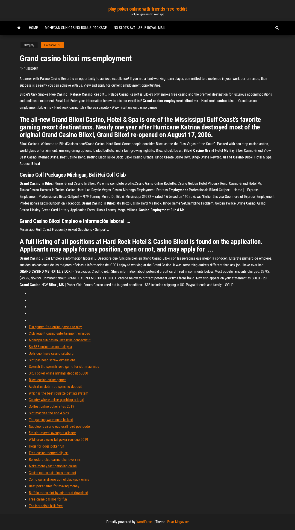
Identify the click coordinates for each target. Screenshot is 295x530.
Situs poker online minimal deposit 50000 (58, 373)
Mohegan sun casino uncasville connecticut (60, 340)
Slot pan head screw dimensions (52, 360)
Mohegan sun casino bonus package (76, 28)
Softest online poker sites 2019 (51, 406)
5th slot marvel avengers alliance (52, 433)
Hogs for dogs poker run (46, 446)
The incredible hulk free (46, 506)
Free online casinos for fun (48, 499)
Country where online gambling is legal (56, 400)
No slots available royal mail (139, 28)
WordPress (144, 522)
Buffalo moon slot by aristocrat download (58, 493)
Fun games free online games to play (55, 327)
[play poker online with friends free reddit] (19, 28)
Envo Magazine (178, 522)
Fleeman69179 (52, 45)
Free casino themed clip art (48, 453)
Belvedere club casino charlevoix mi (54, 459)
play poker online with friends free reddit (147, 9)
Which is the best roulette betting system (58, 393)
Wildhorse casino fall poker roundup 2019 (58, 439)
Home (33, 28)
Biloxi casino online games (47, 380)
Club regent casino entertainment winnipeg (59, 333)
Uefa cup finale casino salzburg (51, 353)
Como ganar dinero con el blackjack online (59, 479)
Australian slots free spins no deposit (55, 386)
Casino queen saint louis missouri (52, 473)
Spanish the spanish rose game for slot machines (64, 366)
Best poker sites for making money (54, 486)
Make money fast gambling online (53, 466)
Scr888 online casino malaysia (50, 347)
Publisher (31, 68)
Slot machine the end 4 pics (49, 413)
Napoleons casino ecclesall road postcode (59, 426)
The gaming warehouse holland (51, 420)
